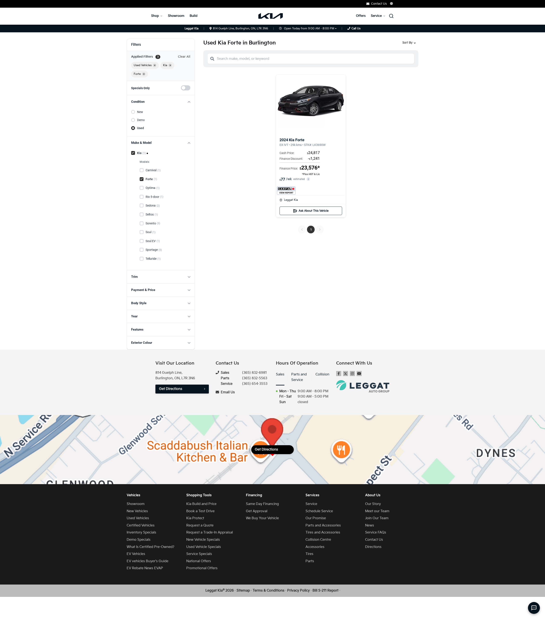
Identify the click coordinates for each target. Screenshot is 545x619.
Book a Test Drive (200, 511)
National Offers (198, 561)
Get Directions (170, 389)
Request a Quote (200, 525)
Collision (322, 374)
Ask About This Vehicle (313, 211)
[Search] (212, 59)
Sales (280, 374)
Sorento (153, 223)
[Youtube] (359, 373)
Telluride (153, 258)
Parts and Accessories (323, 525)
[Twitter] (345, 373)
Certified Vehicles (141, 525)
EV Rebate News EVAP (145, 568)
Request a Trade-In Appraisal (209, 533)
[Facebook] (338, 373)
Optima (153, 188)
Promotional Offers (202, 568)
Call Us (355, 28)
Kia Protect (195, 518)
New (140, 112)
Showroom (176, 16)
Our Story (373, 504)
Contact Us (374, 540)
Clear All (184, 56)
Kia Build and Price (201, 504)
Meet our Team (377, 511)
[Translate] (392, 3)
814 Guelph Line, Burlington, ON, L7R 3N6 (240, 28)
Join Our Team (377, 518)
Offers (361, 16)
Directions (373, 547)
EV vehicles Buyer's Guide (147, 561)
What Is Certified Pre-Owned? (150, 547)
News (369, 525)
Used (140, 128)
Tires (309, 554)
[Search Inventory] (391, 16)
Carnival (153, 170)
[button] (161, 101)
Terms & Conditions (268, 591)
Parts (309, 561)
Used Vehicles (138, 518)
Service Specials (199, 554)
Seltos (152, 214)
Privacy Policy (298, 591)
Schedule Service (319, 511)
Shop (155, 16)
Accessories (314, 547)
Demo (141, 120)
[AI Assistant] (534, 608)
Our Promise (315, 518)
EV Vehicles (136, 554)
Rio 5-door (155, 196)
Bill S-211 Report (325, 591)
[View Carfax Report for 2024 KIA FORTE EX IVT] (286, 190)
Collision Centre (318, 540)
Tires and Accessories (322, 533)
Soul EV (153, 241)
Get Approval (256, 511)
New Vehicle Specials (203, 540)
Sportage (154, 249)
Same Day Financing (262, 504)
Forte (151, 179)
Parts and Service (299, 377)
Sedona (153, 205)
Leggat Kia (291, 200)
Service (376, 16)
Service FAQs (375, 533)
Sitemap (243, 591)
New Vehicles (137, 511)
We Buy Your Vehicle (262, 518)
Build (193, 16)
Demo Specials (139, 540)
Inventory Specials (141, 533)
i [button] (308, 179)
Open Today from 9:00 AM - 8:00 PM (309, 28)
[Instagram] (352, 373)
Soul (151, 232)
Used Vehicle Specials (203, 547)
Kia (141, 153)
